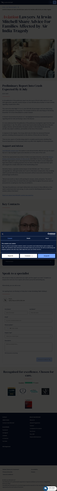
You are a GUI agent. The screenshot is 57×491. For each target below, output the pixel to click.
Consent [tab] (10, 238)
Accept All (46, 255)
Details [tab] (28, 238)
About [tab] (47, 238)
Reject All (10, 255)
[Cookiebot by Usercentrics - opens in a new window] (48, 234)
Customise (28, 255)
